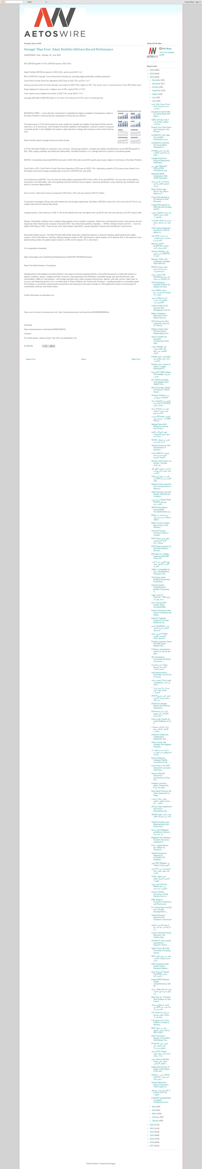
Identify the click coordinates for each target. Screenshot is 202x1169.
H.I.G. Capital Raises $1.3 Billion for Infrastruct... (159, 847)
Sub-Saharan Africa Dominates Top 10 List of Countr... (161, 675)
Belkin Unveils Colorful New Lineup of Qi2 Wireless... (160, 525)
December (156, 80)
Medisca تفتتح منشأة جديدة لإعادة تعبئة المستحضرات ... (159, 269)
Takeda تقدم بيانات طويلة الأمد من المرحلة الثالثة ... (161, 816)
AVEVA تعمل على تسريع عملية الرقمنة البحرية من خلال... (161, 698)
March (155, 1114)
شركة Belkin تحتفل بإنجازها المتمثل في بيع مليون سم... (161, 292)
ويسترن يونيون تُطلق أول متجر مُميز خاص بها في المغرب (161, 471)
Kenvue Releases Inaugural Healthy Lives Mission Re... (160, 760)
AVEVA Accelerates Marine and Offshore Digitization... (160, 706)
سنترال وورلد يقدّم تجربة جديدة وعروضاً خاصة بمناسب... (160, 106)
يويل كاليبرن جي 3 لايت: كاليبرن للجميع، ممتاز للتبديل (160, 564)
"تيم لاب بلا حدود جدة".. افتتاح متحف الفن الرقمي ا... (160, 690)
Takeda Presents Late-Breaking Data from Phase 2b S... (160, 824)
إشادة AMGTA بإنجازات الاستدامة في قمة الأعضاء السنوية (160, 455)
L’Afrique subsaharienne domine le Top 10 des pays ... (161, 651)
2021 (152, 1132)
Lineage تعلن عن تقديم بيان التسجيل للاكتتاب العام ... (160, 153)
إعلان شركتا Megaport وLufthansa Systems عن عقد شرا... (160, 832)
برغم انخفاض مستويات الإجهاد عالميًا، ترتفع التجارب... (160, 729)
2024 (152, 77)
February (156, 1117)
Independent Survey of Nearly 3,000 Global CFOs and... (160, 1069)
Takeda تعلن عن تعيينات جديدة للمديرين (160, 441)
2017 (152, 1146)
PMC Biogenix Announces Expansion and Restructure (161, 902)
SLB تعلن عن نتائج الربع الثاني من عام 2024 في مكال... (161, 478)
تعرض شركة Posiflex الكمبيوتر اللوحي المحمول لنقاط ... (159, 636)
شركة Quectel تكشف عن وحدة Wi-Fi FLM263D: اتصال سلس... (161, 403)
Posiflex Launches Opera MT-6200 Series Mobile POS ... (161, 644)
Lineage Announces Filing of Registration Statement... (160, 160)
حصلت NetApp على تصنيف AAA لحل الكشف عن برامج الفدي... (159, 350)
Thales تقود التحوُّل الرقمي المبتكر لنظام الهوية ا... (160, 878)
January (155, 1121)
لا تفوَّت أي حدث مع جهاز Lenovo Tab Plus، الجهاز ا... (160, 1092)
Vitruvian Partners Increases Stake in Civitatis (159, 533)
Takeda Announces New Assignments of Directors (161, 447)
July (154, 97)
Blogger (112, 1164)
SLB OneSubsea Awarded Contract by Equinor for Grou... (160, 285)
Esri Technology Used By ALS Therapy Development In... (161, 909)
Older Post (136, 359)
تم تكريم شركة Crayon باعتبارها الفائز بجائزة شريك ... (160, 184)
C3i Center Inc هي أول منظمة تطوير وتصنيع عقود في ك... (160, 1015)
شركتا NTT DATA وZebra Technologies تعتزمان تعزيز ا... (161, 374)
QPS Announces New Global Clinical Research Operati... (160, 966)
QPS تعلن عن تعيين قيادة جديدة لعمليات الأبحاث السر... (161, 958)
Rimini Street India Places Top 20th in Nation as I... (159, 191)
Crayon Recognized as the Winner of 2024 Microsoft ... (160, 199)
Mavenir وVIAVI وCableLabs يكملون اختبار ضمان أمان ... (160, 246)
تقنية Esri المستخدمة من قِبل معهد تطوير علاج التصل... (161, 871)
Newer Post (30, 359)
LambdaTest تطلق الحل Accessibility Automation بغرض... (160, 137)
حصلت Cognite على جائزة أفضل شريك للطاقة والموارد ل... (161, 215)
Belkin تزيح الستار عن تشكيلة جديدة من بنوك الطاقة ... (161, 517)
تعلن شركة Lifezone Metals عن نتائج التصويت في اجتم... (159, 886)
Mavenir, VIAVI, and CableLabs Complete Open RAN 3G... (160, 261)
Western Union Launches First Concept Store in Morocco (161, 486)
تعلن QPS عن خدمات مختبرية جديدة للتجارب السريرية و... (161, 238)
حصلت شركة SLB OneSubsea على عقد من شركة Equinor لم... (161, 277)
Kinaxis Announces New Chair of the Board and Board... (161, 612)
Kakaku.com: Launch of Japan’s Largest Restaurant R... (160, 366)
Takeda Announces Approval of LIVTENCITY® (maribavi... (159, 856)
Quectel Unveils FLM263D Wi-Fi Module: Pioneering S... (160, 588)
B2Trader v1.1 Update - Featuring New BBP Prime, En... (160, 556)
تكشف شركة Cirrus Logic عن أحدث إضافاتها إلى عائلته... (161, 682)
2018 (152, 1142)
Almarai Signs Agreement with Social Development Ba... (161, 809)
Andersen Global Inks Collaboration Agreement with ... (160, 737)
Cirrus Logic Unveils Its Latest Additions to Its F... (161, 721)
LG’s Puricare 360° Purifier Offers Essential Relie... (159, 605)
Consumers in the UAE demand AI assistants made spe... (161, 768)
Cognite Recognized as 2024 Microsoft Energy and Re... (161, 207)
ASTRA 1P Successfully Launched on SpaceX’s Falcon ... (161, 943)
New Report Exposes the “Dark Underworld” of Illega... (161, 793)
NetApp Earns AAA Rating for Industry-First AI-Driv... (160, 426)
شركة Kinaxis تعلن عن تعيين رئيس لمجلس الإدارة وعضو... (160, 411)
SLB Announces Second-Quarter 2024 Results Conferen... (161, 494)
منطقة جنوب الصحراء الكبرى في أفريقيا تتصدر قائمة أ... (159, 667)
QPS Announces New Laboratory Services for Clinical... (160, 323)
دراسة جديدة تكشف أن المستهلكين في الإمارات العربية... (161, 752)
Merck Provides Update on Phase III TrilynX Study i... (160, 390)
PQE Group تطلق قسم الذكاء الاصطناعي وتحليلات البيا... (160, 540)
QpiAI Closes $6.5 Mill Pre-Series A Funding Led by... (160, 950)
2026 (152, 70)
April (154, 1110)
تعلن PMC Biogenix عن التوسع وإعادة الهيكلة (160, 864)
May (154, 1107)
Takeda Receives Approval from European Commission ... (161, 918)
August (155, 94)
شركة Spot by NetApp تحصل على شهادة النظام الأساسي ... (160, 1061)
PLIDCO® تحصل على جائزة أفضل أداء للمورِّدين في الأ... (159, 1046)
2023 (152, 1125)
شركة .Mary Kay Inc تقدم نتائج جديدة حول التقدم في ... (161, 991)
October (155, 87)
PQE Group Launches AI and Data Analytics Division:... (161, 548)
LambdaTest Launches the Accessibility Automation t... (160, 145)
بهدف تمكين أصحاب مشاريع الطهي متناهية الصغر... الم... (160, 801)
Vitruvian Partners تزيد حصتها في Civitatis (160, 396)
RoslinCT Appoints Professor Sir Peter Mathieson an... (160, 620)
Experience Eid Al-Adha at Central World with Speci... (160, 114)
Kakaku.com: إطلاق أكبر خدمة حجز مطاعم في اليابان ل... (160, 359)
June (154, 101)
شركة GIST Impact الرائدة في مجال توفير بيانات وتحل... (160, 1053)
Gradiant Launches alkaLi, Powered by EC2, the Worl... (160, 785)
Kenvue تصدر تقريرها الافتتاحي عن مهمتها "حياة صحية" (159, 713)
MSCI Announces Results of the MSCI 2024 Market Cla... (160, 1038)
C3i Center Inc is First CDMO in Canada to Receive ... (160, 1022)
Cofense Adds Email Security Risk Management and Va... (161, 308)
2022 (152, 1128)
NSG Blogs (166, 49)
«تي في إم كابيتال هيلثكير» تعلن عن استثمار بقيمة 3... (161, 222)
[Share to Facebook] (51, 346)
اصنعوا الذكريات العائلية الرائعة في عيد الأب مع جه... (161, 927)
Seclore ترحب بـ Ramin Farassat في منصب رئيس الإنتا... (160, 1077)
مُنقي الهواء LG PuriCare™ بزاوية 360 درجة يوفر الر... (161, 597)
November (156, 84)
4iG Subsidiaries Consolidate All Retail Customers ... (160, 659)
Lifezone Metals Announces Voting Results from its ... (159, 894)
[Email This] (43, 346)
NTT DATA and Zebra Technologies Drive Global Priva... (160, 382)
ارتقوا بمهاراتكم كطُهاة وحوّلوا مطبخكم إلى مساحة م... (160, 121)
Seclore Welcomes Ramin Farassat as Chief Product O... (160, 1084)
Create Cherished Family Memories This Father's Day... (161, 935)
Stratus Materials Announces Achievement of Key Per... (160, 776)
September (156, 90)
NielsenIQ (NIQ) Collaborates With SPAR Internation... (160, 176)
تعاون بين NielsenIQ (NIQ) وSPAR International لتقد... (159, 168)
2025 (152, 74)
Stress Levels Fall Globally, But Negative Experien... (161, 744)
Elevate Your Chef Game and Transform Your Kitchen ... (161, 129)
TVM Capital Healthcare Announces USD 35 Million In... (160, 230)
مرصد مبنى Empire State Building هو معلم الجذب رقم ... (161, 502)
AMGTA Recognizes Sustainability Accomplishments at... (161, 509)
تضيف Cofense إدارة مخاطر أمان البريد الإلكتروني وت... (159, 300)
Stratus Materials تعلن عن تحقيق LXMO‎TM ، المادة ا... (161, 253)
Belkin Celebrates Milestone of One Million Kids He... (159, 316)
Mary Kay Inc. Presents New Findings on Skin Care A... (161, 999)
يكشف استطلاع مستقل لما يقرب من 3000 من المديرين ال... (161, 1007)
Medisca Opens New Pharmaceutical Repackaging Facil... (160, 331)
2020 (152, 1135)
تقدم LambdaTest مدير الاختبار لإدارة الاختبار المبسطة (160, 628)
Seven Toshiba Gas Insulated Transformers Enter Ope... (160, 340)
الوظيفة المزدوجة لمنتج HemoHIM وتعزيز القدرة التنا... (160, 974)
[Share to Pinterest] (53, 346)
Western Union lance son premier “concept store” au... (161, 463)
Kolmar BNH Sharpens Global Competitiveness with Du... (161, 982)
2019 (152, 1139)
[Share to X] (48, 346)
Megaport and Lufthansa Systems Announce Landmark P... (161, 840)
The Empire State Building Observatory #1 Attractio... (160, 579)
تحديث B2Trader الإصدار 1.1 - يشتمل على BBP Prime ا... (161, 418)
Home (83, 359)
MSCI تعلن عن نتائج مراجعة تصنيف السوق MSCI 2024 (160, 1030)
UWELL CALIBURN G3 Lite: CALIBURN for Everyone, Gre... (160, 572)
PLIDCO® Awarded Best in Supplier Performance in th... (161, 1100)
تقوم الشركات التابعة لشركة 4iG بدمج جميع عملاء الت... (160, 434)
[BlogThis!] (46, 346)
